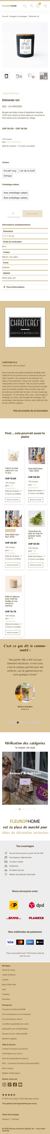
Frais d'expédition (13, 142)
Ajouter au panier (32, 214)
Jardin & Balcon (9, 975)
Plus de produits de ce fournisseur (30, 410)
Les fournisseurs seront (12, 1019)
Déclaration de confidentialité (15, 1029)
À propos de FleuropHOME (13, 1009)
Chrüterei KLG (10, 93)
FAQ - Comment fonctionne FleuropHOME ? (21, 1063)
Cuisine (5, 979)
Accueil (5, 16)
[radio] (10, 171)
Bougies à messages (18, 16)
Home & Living (8, 970)
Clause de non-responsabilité (14, 1033)
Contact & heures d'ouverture (15, 1049)
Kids (4, 989)
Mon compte (7, 1068)
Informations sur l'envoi (12, 1053)
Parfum (5, 162)
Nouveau (6, 999)
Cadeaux (6, 994)
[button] (11, 722)
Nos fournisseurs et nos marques (16, 1014)
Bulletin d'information (11, 1073)
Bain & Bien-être (9, 984)
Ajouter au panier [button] (12, 499)
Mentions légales (9, 1038)
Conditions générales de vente (15, 1024)
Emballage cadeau (10, 184)
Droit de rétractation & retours (15, 1058)
